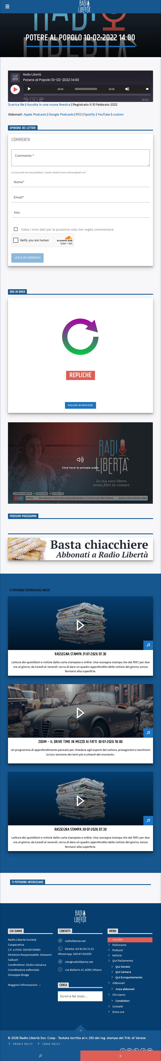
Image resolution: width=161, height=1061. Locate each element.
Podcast (117, 950)
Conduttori (123, 1001)
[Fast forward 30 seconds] (41, 100)
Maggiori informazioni (80, 405)
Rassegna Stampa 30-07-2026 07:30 (80, 829)
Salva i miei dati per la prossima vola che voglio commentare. (67, 229)
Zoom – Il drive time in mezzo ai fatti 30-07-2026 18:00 (80, 742)
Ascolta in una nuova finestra (48, 104)
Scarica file (16, 104)
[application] (87, 89)
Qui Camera (123, 972)
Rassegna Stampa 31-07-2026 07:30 (80, 654)
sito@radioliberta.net (79, 962)
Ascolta (117, 939)
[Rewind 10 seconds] (26, 100)
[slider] (147, 88)
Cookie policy (51, 1044)
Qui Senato (123, 967)
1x (33, 99)
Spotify (89, 114)
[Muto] (127, 89)
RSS (79, 114)
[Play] (29, 89)
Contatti (117, 1006)
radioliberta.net (75, 941)
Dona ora (118, 1012)
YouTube (103, 114)
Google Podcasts (61, 114)
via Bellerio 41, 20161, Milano (83, 970)
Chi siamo (118, 995)
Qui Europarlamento (129, 977)
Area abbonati (125, 989)
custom (118, 114)
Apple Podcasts (35, 114)
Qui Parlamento (122, 960)
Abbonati (118, 983)
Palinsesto (119, 945)
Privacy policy (23, 1044)
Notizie (117, 955)
